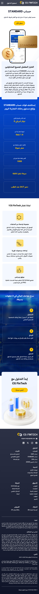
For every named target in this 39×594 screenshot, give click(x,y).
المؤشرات (35, 489)
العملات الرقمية (33, 494)
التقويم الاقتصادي (15, 457)
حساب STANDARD (32, 457)
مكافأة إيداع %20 (15, 510)
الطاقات (35, 497)
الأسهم (35, 499)
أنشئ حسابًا (19, 390)
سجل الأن (19, 23)
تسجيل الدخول (12, 3)
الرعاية (18, 494)
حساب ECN (34, 459)
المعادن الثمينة (33, 491)
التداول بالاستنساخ (15, 454)
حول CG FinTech (15, 486)
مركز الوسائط (16, 459)
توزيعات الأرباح (33, 470)
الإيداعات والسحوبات (32, 473)
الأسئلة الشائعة (16, 489)
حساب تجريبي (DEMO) (31, 462)
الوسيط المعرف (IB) (32, 510)
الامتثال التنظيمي (15, 491)
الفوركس (35, 486)
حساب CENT (34, 454)
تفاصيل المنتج (33, 475)
